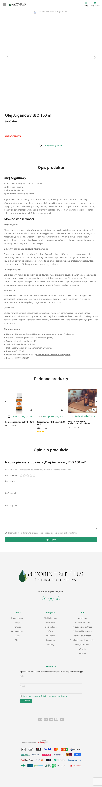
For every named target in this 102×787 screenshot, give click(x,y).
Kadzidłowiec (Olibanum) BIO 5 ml (51, 423)
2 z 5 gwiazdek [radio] (24, 475)
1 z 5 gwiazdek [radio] (21, 475)
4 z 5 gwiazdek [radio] (31, 475)
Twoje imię (11, 481)
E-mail (22, 686)
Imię (22, 676)
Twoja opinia (12, 505)
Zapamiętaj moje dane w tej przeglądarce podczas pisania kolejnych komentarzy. (42, 533)
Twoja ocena (11, 475)
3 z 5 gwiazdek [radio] (27, 475)
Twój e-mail (11, 493)
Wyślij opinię (51, 539)
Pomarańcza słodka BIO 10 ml (19, 422)
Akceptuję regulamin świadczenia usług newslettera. (45, 696)
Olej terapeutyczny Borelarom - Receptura (79, 422)
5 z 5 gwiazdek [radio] (34, 475)
